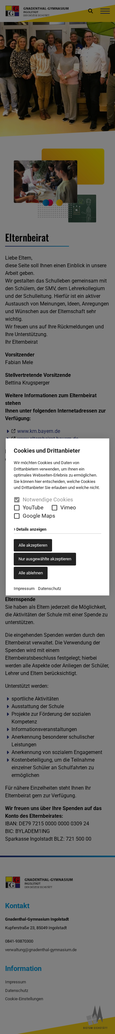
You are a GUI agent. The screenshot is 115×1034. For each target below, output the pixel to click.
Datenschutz (49, 588)
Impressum (24, 588)
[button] (17, 508)
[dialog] (57, 517)
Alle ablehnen (31, 573)
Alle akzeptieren (33, 545)
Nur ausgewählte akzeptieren (45, 559)
